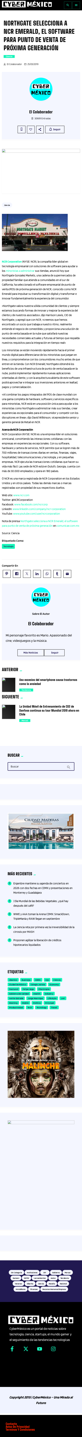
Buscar (15, 766)
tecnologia (8, 546)
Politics (37, 1002)
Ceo (47, 979)
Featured (13, 989)
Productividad (16, 1007)
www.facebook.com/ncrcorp (31, 504)
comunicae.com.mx (68, 525)
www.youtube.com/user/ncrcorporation (36, 513)
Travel (54, 1007)
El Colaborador (14, 64)
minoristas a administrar (20, 271)
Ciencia (9, 56)
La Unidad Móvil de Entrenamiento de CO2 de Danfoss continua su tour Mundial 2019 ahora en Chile (49, 710)
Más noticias (30, 652)
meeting (13, 1002)
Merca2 (25, 720)
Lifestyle (52, 998)
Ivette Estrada (16, 998)
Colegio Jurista (38, 984)
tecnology (42, 1007)
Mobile (25, 1002)
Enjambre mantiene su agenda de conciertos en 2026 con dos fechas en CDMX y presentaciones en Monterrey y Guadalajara (42, 888)
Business (26, 979)
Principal (49, 1002)
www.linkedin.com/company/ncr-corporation (39, 509)
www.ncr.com (21, 495)
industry (49, 993)
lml (63, 998)
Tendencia (26, 690)
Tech (29, 1007)
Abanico (13, 979)
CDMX (38, 979)
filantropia (44, 989)
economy (54, 984)
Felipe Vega (28, 989)
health (36, 993)
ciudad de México (17, 984)
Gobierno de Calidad (19, 993)
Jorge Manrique (35, 998)
